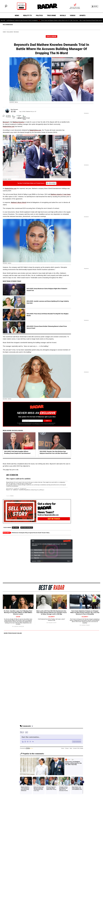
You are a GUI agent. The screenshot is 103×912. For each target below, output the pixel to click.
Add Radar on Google (24, 117)
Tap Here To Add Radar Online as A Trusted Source (30, 183)
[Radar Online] (47, 6)
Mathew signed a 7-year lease (61, 194)
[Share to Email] (24, 116)
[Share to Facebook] (8, 116)
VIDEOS (72, 15)
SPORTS (82, 15)
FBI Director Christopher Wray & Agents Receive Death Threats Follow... (31, 532)
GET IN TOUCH (54, 519)
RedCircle (12, 495)
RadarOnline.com (35, 130)
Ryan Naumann (14, 109)
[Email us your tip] (21, 9)
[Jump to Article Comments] (3, 116)
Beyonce (16, 31)
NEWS (17, 15)
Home (4, 31)
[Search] (6, 7)
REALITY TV (27, 15)
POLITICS (39, 15)
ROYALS (63, 15)
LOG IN (95, 6)
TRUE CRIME (51, 15)
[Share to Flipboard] (19, 116)
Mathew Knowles (26, 527)
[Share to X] (13, 116)
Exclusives (10, 31)
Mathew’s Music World (18, 202)
